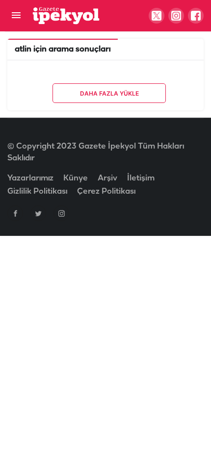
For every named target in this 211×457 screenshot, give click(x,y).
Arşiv (107, 178)
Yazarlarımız (30, 178)
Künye (75, 178)
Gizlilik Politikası (37, 191)
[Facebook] (15, 213)
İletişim (141, 178)
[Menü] (16, 16)
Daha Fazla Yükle (109, 93)
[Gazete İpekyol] (66, 15)
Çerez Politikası (106, 191)
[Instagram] (61, 213)
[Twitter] (38, 213)
